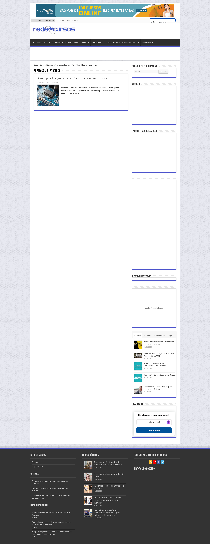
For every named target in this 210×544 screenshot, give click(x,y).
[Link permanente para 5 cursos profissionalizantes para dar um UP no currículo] (88, 465)
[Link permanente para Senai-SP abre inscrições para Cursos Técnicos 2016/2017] (138, 355)
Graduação (146, 43)
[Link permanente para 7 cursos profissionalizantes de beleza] (88, 477)
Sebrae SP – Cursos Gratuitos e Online (159, 375)
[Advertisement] (105, 53)
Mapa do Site (72, 20)
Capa (36, 65)
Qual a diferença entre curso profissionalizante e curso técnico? (108, 500)
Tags (170, 336)
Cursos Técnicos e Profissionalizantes (122, 43)
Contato (61, 20)
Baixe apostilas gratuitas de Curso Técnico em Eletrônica (73, 78)
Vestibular (56, 43)
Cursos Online (98, 43)
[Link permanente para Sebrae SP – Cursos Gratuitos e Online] (138, 378)
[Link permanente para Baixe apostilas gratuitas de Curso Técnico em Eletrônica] (48, 95)
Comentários (159, 336)
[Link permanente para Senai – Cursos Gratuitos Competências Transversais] (138, 366)
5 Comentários (52, 82)
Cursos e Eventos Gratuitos (76, 43)
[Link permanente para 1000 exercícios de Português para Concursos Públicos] (138, 390)
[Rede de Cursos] (54, 32)
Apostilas (76, 65)
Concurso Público (40, 43)
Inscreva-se (154, 430)
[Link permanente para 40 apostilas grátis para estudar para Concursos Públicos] (138, 345)
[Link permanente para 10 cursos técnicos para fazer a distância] (88, 489)
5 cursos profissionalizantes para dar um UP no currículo (108, 463)
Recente (147, 336)
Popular (137, 336)
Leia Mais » (75, 93)
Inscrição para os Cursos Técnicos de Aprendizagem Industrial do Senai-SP (107, 513)
